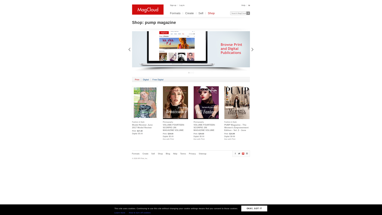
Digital (146, 79)
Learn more (119, 213)
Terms (183, 154)
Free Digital (158, 79)
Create (189, 13)
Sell (200, 13)
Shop (211, 13)
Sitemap (202, 154)
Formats (175, 13)
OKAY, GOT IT (254, 208)
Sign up (173, 5)
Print (137, 79)
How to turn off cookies (140, 213)
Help (243, 5)
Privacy (192, 154)
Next (252, 49)
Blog (168, 154)
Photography (168, 122)
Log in (181, 5)
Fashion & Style (138, 122)
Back (129, 49)
